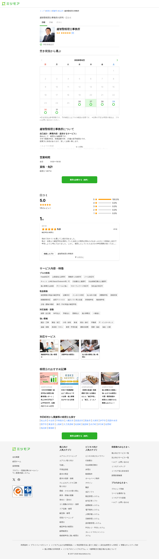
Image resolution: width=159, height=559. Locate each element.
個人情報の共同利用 (52, 549)
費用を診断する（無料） (79, 180)
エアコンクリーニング (68, 456)
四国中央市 (112, 420)
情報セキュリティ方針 (129, 545)
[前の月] (42, 60)
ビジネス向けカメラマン (95, 456)
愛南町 (51, 428)
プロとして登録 (118, 489)
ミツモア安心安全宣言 (120, 471)
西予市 (44, 424)
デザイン (88, 483)
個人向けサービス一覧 (120, 453)
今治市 (51, 420)
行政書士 (88, 460)
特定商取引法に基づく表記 (87, 545)
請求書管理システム (93, 523)
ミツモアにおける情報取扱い (62, 545)
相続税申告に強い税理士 (69, 535)
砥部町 (86, 424)
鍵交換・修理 (65, 513)
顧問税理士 (64, 531)
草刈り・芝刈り (66, 500)
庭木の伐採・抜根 (66, 478)
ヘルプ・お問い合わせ (120, 462)
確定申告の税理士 (66, 526)
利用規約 (24, 545)
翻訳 (87, 487)
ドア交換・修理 (66, 509)
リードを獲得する (118, 493)
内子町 (93, 424)
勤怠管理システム (92, 496)
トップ (42, 11)
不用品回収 (64, 469)
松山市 (60, 11)
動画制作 (88, 474)
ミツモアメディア (118, 466)
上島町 (59, 424)
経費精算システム (92, 505)
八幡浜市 (70, 420)
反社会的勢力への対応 (109, 545)
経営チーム (16, 461)
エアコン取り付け (66, 460)
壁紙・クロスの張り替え (69, 491)
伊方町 (101, 424)
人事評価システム (92, 514)
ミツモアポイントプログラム (74, 549)
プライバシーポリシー (39, 545)
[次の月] (117, 60)
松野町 (108, 424)
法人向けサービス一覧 (120, 457)
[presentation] (43, 22)
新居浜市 (79, 420)
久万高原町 (69, 424)
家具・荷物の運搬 (66, 495)
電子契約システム (92, 510)
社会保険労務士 (91, 465)
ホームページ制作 (92, 478)
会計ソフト (89, 492)
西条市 (88, 420)
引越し (62, 465)
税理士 (48, 11)
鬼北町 (44, 428)
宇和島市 (60, 420)
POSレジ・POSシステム (95, 527)
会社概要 (15, 457)
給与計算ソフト (91, 501)
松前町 (78, 424)
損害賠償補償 (117, 475)
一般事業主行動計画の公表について (103, 549)
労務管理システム (92, 519)
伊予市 (103, 420)
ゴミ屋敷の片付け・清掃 (69, 504)
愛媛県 (54, 11)
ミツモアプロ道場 (118, 498)
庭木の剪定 (64, 474)
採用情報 (15, 466)
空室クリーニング (66, 518)
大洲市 (95, 420)
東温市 (51, 424)
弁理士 (88, 469)
